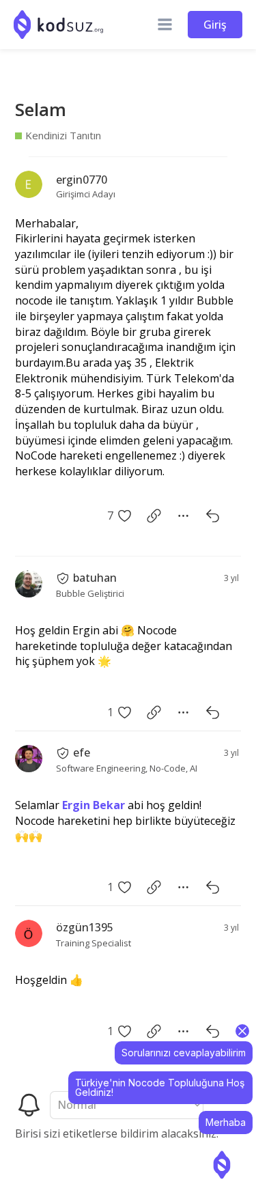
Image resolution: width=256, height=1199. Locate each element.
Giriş (215, 24)
